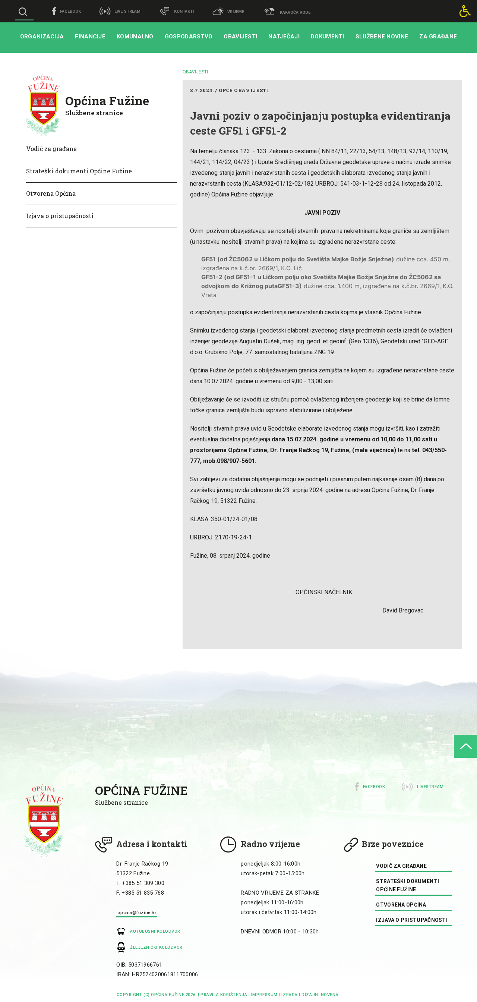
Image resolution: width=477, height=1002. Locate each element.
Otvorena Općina (51, 193)
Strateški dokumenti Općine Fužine (79, 171)
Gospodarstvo (189, 36)
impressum (264, 994)
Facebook (374, 786)
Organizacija (42, 36)
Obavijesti (240, 36)
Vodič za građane (51, 148)
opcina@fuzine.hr (136, 912)
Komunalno (135, 36)
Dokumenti (327, 36)
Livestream (430, 786)
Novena (328, 994)
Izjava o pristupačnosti (60, 216)
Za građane (438, 36)
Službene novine (382, 36)
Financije (90, 36)
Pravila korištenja (223, 994)
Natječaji (284, 36)
